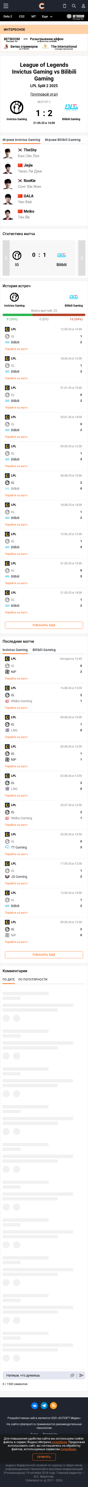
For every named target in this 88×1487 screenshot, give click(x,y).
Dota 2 (8, 16)
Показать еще (44, 625)
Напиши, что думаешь (23, 1375)
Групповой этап (44, 94)
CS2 (21, 16)
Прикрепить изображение (72, 1375)
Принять (44, 1457)
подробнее (59, 1442)
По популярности (33, 979)
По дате (9, 979)
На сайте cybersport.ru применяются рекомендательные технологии (44, 1426)
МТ (33, 16)
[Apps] (64, 6)
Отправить (81, 1375)
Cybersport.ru (34, 1480)
